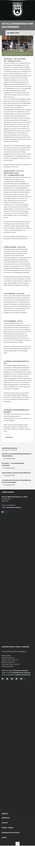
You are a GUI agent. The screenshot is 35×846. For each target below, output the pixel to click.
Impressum (6, 818)
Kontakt (5, 822)
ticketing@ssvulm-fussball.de (22, 672)
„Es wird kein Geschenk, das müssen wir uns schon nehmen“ (16, 481)
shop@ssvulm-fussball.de (23, 675)
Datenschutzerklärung (10, 832)
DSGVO (4, 837)
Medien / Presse (7, 827)
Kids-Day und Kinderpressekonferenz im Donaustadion (16, 455)
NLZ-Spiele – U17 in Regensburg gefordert (13, 464)
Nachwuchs (9, 437)
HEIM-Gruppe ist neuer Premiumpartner (16, 473)
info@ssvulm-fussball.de (13, 507)
